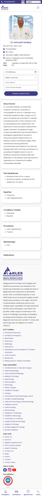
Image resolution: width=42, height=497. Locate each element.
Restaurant (9, 358)
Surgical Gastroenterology (15, 421)
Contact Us (9, 451)
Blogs (7, 454)
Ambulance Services (13, 333)
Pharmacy (9, 341)
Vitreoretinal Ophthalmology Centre (19, 396)
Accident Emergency (13, 335)
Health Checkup (11, 448)
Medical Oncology (12, 376)
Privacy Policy (10, 462)
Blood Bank (9, 338)
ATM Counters (10, 355)
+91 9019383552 (9, 2)
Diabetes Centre (11, 404)
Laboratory (9, 347)
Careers (8, 459)
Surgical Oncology (12, 424)
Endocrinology (10, 407)
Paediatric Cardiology (13, 413)
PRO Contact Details (13, 445)
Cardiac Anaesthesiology (14, 399)
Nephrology (9, 379)
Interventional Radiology (14, 373)
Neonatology (10, 410)
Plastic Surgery (10, 387)
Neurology (9, 385)
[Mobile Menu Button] (38, 8)
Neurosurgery (10, 382)
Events (7, 457)
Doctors (8, 440)
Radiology (8, 344)
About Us (8, 437)
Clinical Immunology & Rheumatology (19, 402)
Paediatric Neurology (13, 416)
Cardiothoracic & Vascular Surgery (18, 368)
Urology (8, 393)
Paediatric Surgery (12, 390)
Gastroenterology (12, 371)
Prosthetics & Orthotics (14, 418)
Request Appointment (21, 93)
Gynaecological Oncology (15, 427)
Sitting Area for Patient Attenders (18, 361)
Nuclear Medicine (11, 430)
